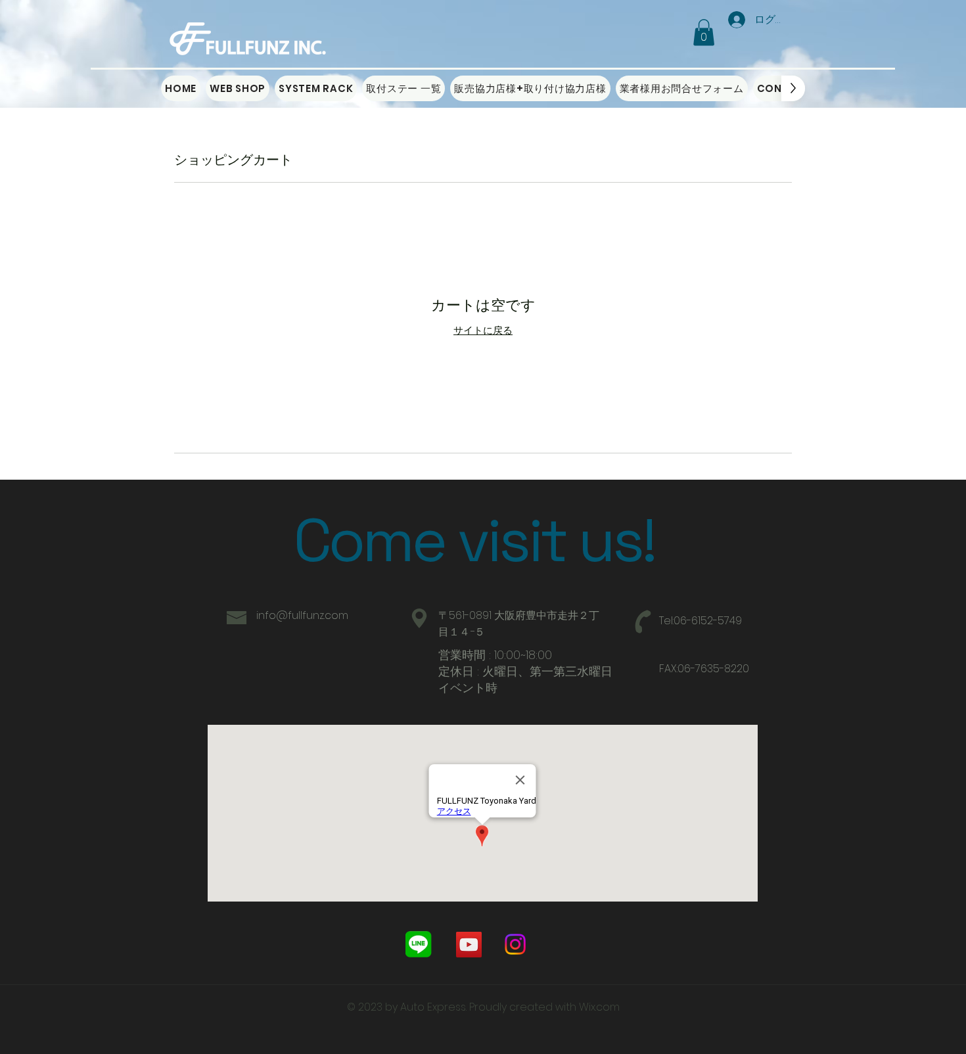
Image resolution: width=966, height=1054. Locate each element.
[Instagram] (515, 944)
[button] (704, 32)
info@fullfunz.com (302, 615)
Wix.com (599, 1007)
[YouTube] (469, 944)
